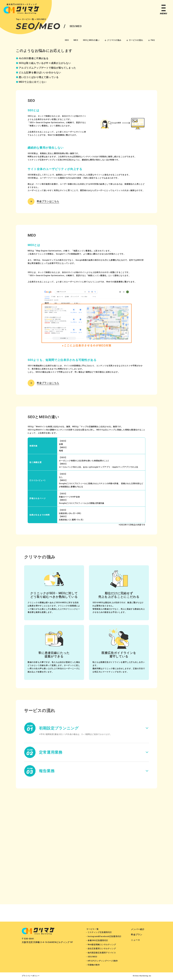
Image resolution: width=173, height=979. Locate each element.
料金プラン (136, 934)
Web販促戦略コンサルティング (102, 944)
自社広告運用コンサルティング (102, 948)
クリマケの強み (114, 40)
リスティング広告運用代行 (100, 932)
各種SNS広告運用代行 (98, 940)
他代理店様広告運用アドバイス (102, 953)
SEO (67, 40)
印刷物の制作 (94, 965)
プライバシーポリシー (31, 976)
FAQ (153, 40)
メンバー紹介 (138, 929)
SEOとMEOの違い (91, 40)
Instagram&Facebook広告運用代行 (104, 936)
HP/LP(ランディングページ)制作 (103, 961)
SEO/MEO (92, 957)
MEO (76, 40)
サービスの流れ (136, 40)
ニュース (135, 940)
